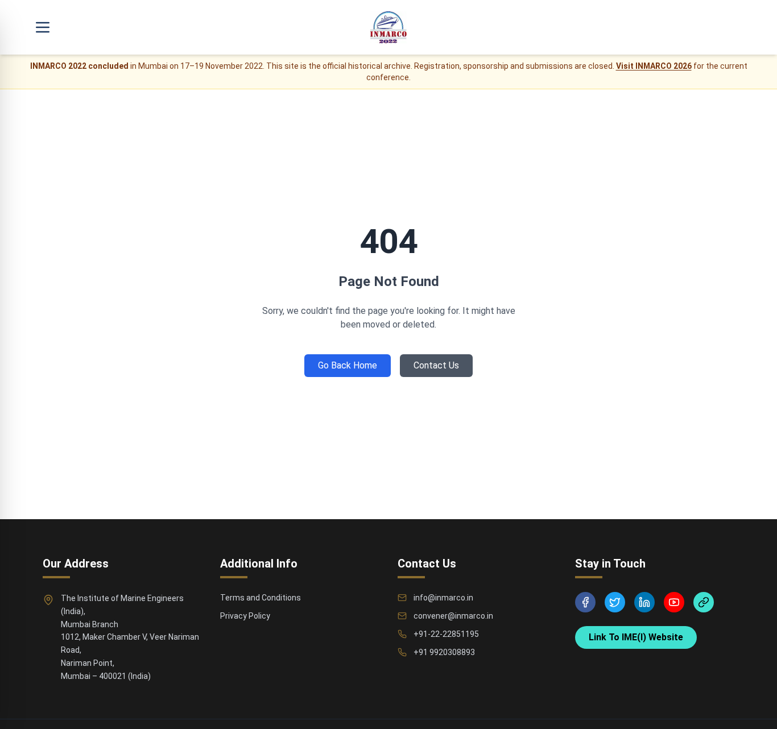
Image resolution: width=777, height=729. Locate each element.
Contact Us (436, 365)
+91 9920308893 (444, 652)
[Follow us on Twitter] (615, 602)
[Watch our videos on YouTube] (674, 602)
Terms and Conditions (260, 597)
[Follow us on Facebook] (585, 602)
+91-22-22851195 (446, 634)
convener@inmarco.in (453, 615)
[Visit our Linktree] (703, 602)
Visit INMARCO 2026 (654, 66)
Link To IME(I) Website (636, 637)
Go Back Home (347, 365)
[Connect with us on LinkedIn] (644, 602)
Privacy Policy (245, 615)
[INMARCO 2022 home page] (388, 27)
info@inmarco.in (443, 597)
